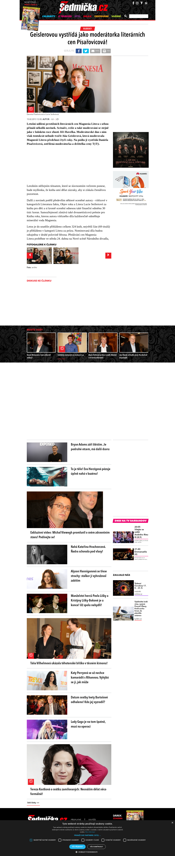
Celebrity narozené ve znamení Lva (71, 355)
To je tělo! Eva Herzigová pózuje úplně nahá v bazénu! (90, 472)
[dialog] (87, 838)
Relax (87, 16)
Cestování (101, 16)
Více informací (90, 832)
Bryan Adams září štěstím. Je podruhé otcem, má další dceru (90, 447)
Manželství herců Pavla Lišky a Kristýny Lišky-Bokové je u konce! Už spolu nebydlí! (89, 600)
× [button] (172, 823)
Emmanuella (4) (141, 551)
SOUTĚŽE (92, 820)
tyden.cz (138, 619)
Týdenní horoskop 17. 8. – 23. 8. (140, 586)
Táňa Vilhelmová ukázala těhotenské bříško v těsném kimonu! (69, 663)
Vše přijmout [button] (77, 847)
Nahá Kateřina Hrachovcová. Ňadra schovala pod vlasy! (88, 549)
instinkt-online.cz (138, 593)
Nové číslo (30, 3)
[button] (87, 835)
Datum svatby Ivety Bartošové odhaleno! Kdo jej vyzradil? (89, 700)
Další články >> (33, 803)
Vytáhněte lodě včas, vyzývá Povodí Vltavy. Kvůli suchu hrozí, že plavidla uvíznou (141, 608)
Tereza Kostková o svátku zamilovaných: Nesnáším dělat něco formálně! (68, 792)
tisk (108, 51)
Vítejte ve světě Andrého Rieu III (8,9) (141, 532)
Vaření (116, 16)
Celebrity (48, 16)
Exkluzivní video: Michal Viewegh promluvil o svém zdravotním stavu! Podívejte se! (70, 535)
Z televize (65, 16)
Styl (77, 16)
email (97, 51)
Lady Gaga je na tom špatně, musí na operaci (88, 724)
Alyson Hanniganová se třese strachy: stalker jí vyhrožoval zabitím (89, 576)
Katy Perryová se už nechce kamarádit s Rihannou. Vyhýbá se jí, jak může (90, 677)
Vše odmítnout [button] (96, 847)
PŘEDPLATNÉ (76, 820)
